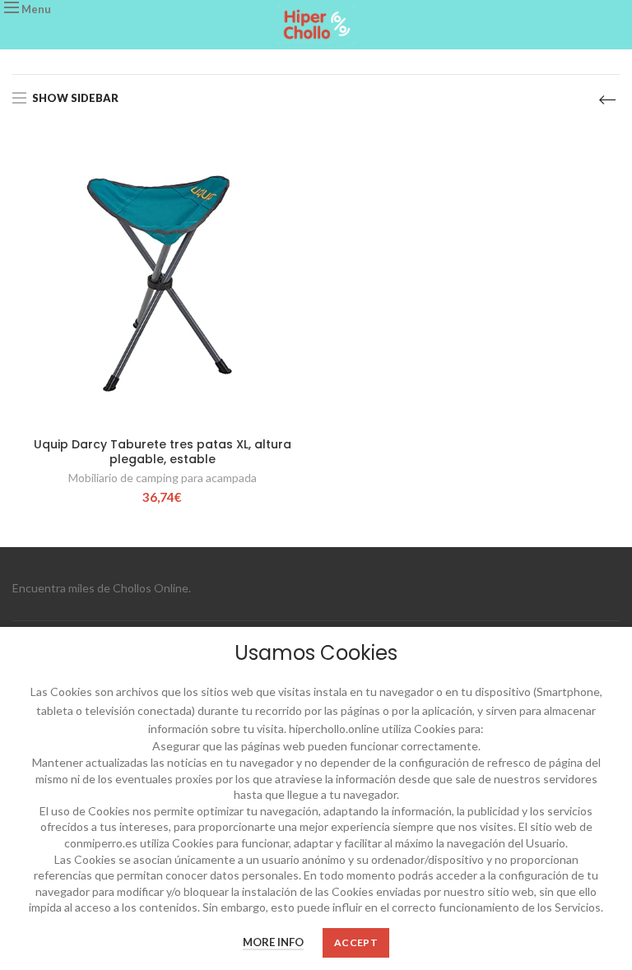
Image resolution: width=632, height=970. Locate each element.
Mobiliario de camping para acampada (162, 478)
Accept (356, 942)
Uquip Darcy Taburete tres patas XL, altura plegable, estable (162, 451)
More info (273, 942)
